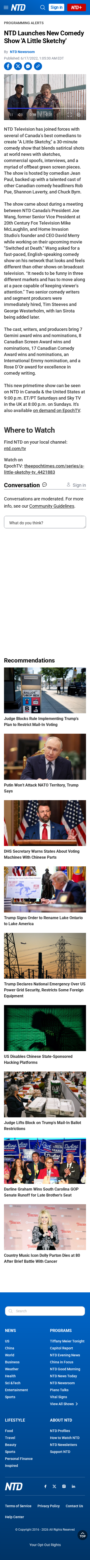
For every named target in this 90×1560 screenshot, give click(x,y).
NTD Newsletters (63, 1445)
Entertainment (16, 1390)
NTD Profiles (60, 1431)
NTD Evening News (65, 1355)
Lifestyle (15, 1420)
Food (9, 1431)
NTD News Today (63, 1376)
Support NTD (60, 1452)
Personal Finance (19, 1459)
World (9, 1355)
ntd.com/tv (15, 448)
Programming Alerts (24, 23)
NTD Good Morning (65, 1369)
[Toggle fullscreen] (70, 115)
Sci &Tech (12, 1383)
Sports (10, 1397)
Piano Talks (59, 1390)
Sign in (56, 7)
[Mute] (20, 115)
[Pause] (11, 115)
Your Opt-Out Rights (45, 1545)
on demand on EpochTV (56, 410)
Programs (61, 1330)
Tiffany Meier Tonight (67, 1341)
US (7, 1341)
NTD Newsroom (22, 52)
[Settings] (79, 115)
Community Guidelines (51, 506)
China (9, 1348)
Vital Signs (58, 1397)
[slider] (45, 108)
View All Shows (62, 1404)
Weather (11, 1369)
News (10, 1330)
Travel (10, 1438)
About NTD (61, 1420)
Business (12, 1362)
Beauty (10, 1445)
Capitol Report (61, 1348)
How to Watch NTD (65, 1438)
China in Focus (61, 1362)
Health (10, 1376)
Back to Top (83, 1535)
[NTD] (13, 1486)
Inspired (11, 1466)
